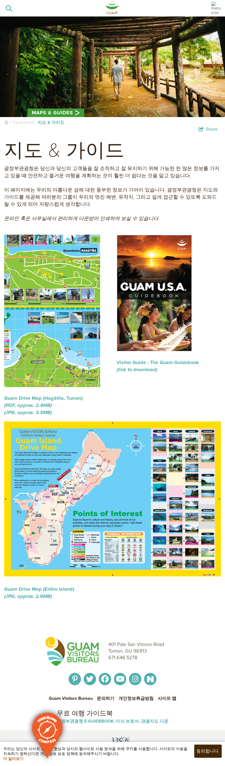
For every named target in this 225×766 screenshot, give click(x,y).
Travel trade (23, 122)
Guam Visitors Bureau (71, 698)
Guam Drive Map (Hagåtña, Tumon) (43, 402)
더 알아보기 (13, 759)
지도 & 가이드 (51, 122)
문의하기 (105, 698)
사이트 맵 (167, 698)
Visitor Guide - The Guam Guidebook (158, 362)
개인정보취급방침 (136, 698)
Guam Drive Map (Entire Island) (39, 592)
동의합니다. (208, 751)
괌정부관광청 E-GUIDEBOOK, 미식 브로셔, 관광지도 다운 (112, 721)
